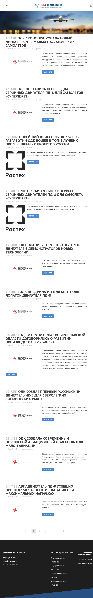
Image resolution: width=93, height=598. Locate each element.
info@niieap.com (10, 561)
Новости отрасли (34, 49)
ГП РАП (23, 49)
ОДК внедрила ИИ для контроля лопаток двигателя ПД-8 (42, 293)
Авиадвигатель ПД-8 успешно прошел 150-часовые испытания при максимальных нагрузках (40, 490)
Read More (48, 72)
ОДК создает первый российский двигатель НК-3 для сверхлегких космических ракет (43, 395)
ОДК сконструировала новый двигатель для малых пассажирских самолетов (40, 42)
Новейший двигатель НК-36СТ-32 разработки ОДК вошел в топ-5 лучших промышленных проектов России (42, 140)
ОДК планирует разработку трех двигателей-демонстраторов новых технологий (42, 248)
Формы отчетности (10, 565)
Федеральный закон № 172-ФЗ (59, 568)
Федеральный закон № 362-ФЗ (59, 560)
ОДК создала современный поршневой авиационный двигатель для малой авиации (44, 442)
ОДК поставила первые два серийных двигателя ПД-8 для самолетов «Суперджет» (44, 92)
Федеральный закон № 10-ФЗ (59, 575)
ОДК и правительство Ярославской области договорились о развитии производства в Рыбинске (45, 338)
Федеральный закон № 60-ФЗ (59, 583)
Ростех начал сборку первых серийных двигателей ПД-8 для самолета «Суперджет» (44, 194)
